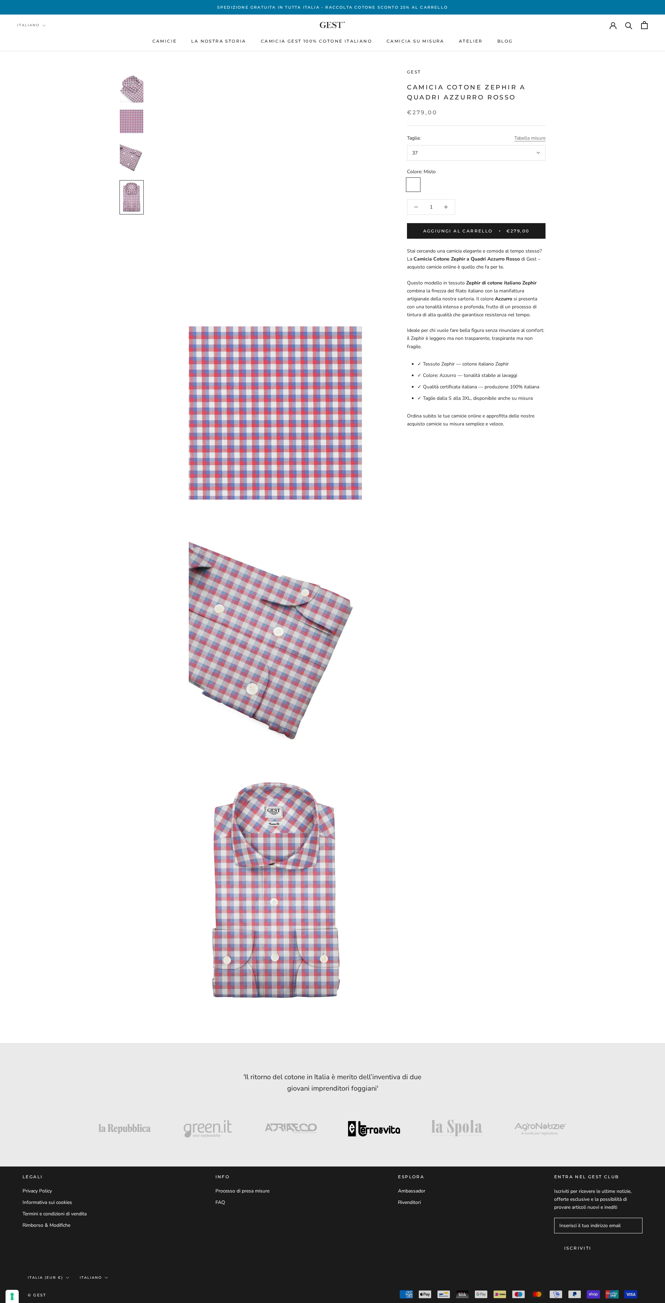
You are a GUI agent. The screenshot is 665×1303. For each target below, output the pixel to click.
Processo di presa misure (242, 1191)
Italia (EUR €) (45, 1277)
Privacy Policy (37, 1191)
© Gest (37, 1295)
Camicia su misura (415, 41)
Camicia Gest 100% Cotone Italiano (316, 41)
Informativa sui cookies (47, 1202)
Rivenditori (409, 1202)
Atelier (471, 41)
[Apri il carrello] (644, 25)
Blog (505, 41)
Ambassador (411, 1191)
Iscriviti (578, 1248)
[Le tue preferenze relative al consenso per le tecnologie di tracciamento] (12, 1296)
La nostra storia (218, 41)
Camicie (164, 41)
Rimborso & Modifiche (46, 1225)
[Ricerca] (628, 25)
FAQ (220, 1202)
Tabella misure (530, 138)
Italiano (28, 25)
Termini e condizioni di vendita (55, 1213)
